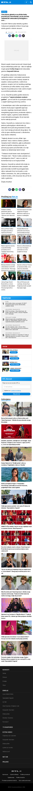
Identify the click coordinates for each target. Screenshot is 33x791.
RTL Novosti (7, 379)
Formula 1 (6, 722)
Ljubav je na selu (8, 747)
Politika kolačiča (20, 777)
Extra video (7, 732)
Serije (4, 673)
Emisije (5, 681)
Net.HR (5, 757)
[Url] (23, 35)
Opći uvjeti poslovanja (24, 780)
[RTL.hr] (6, 2)
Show (5, 346)
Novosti (6, 670)
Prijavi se (16, 394)
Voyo (4, 685)
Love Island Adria (8, 694)
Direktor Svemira (8, 718)
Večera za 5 (6, 751)
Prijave (6, 762)
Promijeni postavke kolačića (9, 780)
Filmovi (5, 677)
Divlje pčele (6, 714)
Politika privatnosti (25, 774)
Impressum (5, 774)
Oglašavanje (11, 777)
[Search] (31, 2)
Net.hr (15, 197)
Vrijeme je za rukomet (9, 735)
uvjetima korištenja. (16, 390)
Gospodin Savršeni (8, 710)
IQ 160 (4, 702)
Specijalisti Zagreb (8, 698)
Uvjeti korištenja (14, 774)
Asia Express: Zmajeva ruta (11, 706)
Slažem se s (12, 390)
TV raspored (8, 727)
